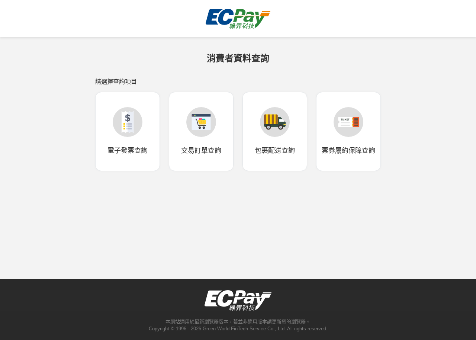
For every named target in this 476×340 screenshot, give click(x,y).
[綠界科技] (238, 25)
